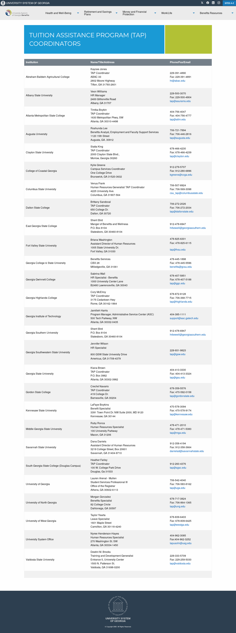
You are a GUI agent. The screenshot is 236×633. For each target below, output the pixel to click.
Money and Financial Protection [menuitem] (135, 13)
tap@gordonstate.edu (182, 396)
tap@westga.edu (179, 524)
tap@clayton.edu (179, 156)
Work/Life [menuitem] (166, 13)
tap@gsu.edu (177, 377)
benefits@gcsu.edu (181, 267)
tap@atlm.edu (178, 119)
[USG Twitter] (202, 3)
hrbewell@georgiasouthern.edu (188, 228)
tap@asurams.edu (180, 101)
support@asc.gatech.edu (184, 318)
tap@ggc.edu (177, 283)
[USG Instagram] (219, 3)
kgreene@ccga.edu (181, 174)
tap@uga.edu (177, 488)
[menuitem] (21, 13)
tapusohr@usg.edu (181, 543)
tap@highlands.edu (181, 301)
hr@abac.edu (177, 80)
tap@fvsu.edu (178, 249)
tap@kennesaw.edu (181, 414)
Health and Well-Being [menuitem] (58, 13)
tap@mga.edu (178, 433)
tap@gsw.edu (177, 354)
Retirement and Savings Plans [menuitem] (98, 13)
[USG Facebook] (207, 3)
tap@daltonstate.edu (181, 211)
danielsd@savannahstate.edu (187, 451)
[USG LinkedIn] (213, 3)
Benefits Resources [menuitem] (211, 13)
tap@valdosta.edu (180, 563)
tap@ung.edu (177, 506)
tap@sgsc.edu (178, 467)
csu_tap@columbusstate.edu (186, 193)
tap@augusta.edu (180, 138)
